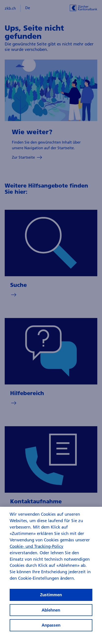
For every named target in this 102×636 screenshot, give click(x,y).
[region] (51, 571)
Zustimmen (51, 594)
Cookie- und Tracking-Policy (36, 546)
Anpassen (51, 625)
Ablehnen (51, 610)
